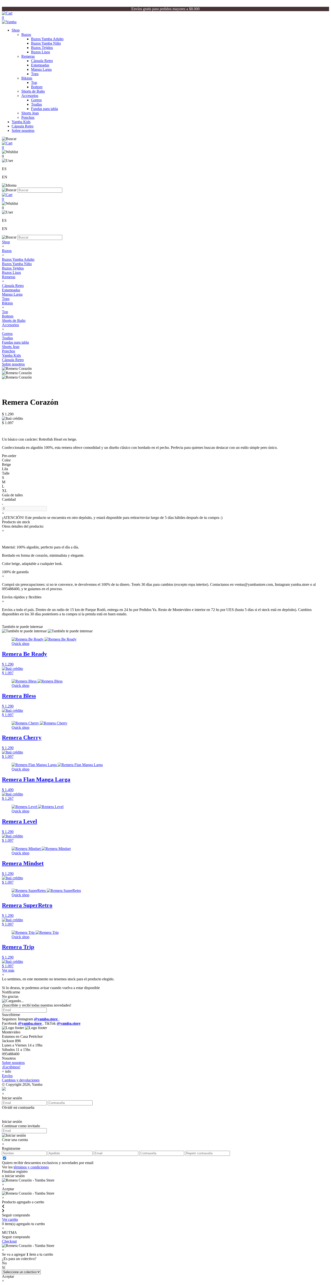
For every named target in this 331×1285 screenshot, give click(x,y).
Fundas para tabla (44, 109)
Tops (35, 74)
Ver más (8, 970)
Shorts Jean (30, 113)
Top (34, 82)
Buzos (26, 34)
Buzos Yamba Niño (46, 43)
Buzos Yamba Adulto (47, 39)
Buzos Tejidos (42, 48)
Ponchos (27, 117)
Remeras (28, 56)
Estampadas (40, 65)
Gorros (36, 100)
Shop (16, 30)
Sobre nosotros (23, 130)
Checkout (9, 1241)
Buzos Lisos (40, 52)
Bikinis (26, 78)
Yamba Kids (21, 122)
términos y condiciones (31, 1167)
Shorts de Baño (33, 91)
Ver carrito (10, 1219)
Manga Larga (41, 69)
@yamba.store (46, 1019)
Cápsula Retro (42, 61)
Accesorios (29, 96)
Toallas (36, 104)
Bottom (36, 87)
